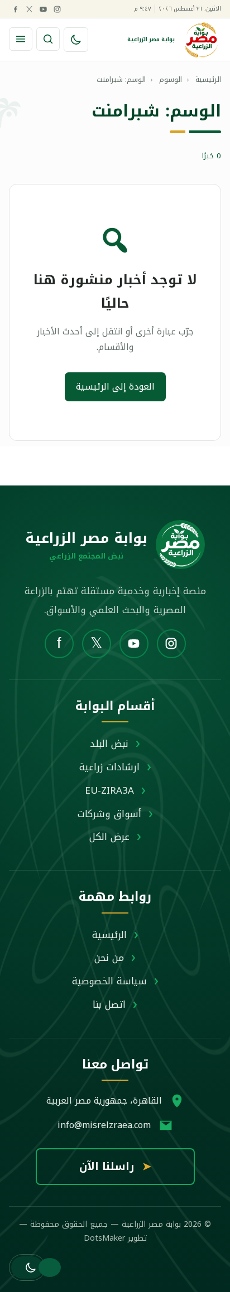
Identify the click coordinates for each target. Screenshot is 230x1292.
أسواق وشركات (109, 814)
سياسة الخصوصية (109, 981)
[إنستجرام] (57, 9)
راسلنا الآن (115, 1167)
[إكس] (29, 9)
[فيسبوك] (15, 9)
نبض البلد (109, 743)
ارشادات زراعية (109, 767)
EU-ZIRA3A (109, 790)
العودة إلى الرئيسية (115, 386)
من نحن (109, 957)
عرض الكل (109, 837)
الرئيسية (109, 935)
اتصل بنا (109, 1004)
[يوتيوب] (43, 9)
